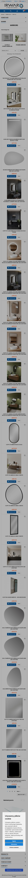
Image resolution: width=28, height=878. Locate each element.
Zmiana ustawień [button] (14, 847)
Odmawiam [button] (14, 844)
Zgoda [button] (14, 841)
